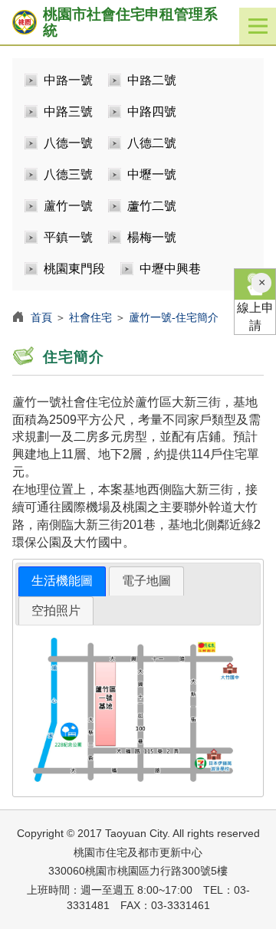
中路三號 (68, 111)
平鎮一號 (68, 237)
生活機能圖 (62, 580)
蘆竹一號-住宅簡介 (174, 317)
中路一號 (68, 80)
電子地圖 (146, 580)
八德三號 (68, 174)
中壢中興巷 (170, 268)
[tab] (62, 581)
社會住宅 (90, 317)
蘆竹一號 (68, 205)
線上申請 (255, 316)
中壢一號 (151, 174)
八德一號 (68, 142)
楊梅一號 (151, 237)
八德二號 (151, 142)
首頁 (41, 317)
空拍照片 (55, 610)
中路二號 (151, 80)
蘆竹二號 (151, 205)
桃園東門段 (74, 268)
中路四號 (151, 111)
